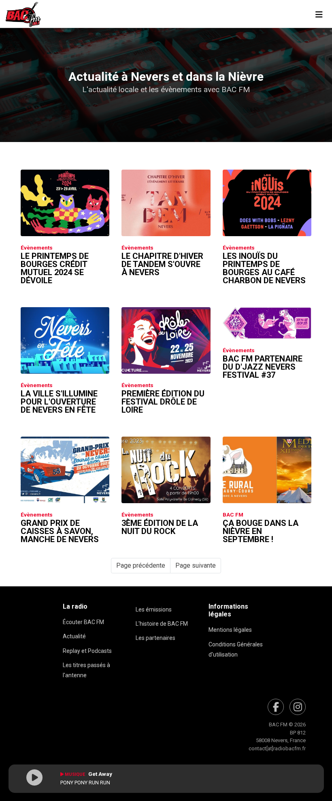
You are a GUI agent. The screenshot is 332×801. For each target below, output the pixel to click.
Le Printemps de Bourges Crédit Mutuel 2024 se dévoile (55, 268)
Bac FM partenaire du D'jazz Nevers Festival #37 (262, 367)
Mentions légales (230, 630)
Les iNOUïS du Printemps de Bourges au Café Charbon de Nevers (264, 268)
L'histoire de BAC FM (162, 623)
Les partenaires (155, 638)
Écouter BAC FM (83, 622)
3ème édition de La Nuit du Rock (159, 527)
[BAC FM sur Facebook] (276, 707)
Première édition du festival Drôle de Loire (162, 402)
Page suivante (195, 565)
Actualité (74, 636)
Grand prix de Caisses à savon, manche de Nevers (60, 531)
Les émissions (154, 609)
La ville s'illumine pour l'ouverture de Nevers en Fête (59, 402)
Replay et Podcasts (87, 651)
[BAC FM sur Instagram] (297, 707)
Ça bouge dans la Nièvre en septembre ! (260, 531)
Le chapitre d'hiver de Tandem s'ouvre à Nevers (162, 264)
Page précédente (140, 565)
